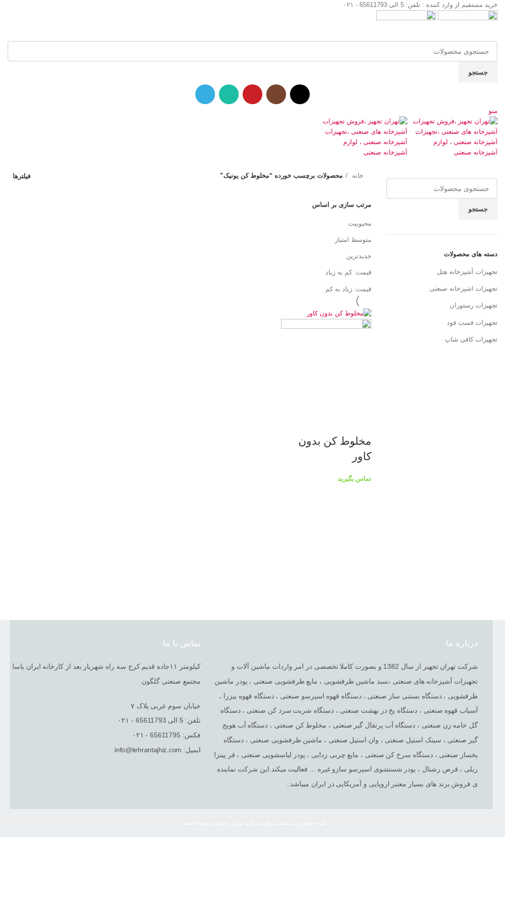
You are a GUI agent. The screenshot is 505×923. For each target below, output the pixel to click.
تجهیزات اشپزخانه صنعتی (464, 288)
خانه (356, 175)
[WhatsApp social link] (229, 94)
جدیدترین (358, 256)
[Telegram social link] (205, 94)
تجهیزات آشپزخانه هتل (467, 271)
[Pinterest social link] (252, 94)
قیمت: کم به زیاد (348, 272)
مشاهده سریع (359, 421)
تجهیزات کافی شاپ (471, 339)
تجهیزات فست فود (472, 322)
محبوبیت (359, 223)
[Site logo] (467, 25)
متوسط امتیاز (353, 239)
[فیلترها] (492, 849)
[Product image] (326, 363)
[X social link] (300, 94)
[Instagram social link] (276, 94)
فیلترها (22, 176)
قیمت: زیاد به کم (348, 289)
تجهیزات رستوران (474, 305)
